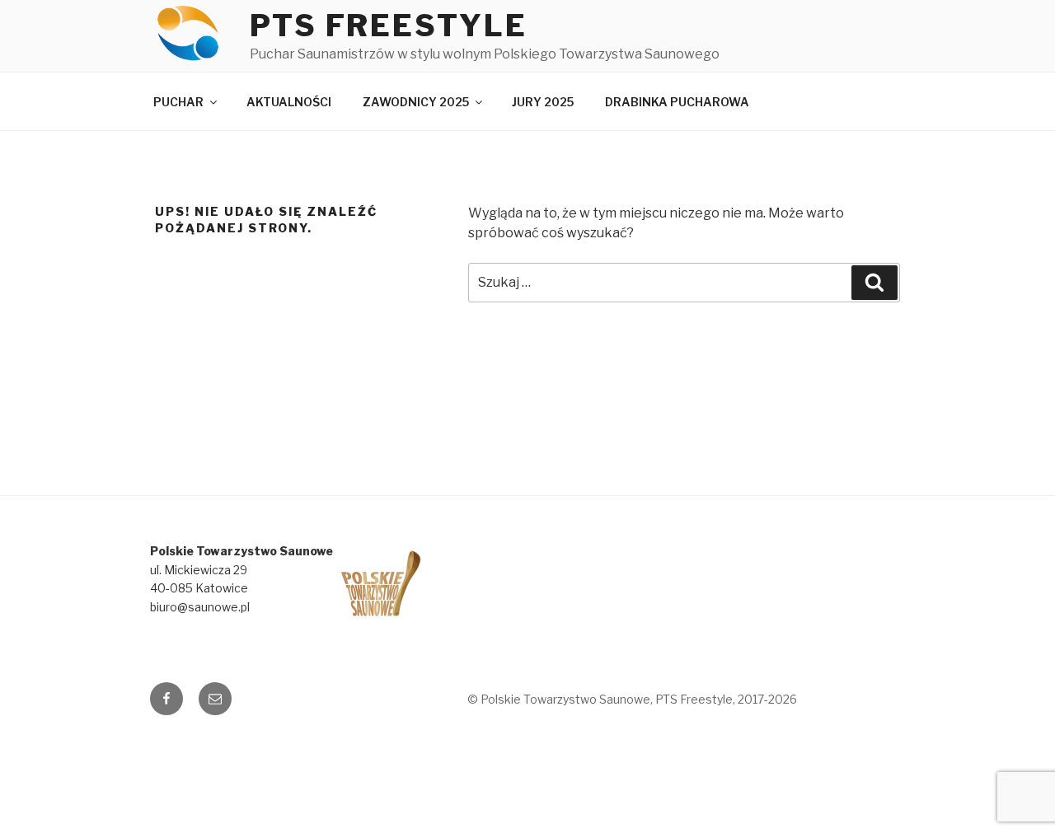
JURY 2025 (543, 102)
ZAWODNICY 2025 (416, 102)
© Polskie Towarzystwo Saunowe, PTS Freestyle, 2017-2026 (632, 699)
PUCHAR (178, 102)
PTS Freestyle (388, 25)
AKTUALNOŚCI (288, 102)
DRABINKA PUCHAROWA (677, 102)
